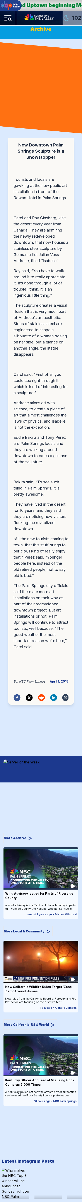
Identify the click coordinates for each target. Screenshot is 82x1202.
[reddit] (41, 697)
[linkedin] (53, 697)
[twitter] (29, 697)
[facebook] (17, 697)
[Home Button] (39, 18)
